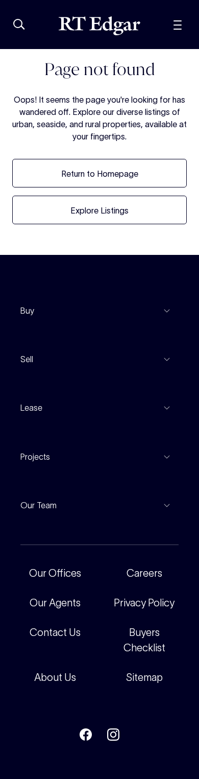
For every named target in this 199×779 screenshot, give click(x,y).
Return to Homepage (99, 173)
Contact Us (55, 632)
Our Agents (55, 602)
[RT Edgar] (99, 25)
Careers (144, 573)
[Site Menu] (177, 24)
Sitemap (144, 677)
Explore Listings (99, 210)
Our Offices (55, 573)
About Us (55, 677)
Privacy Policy (144, 602)
